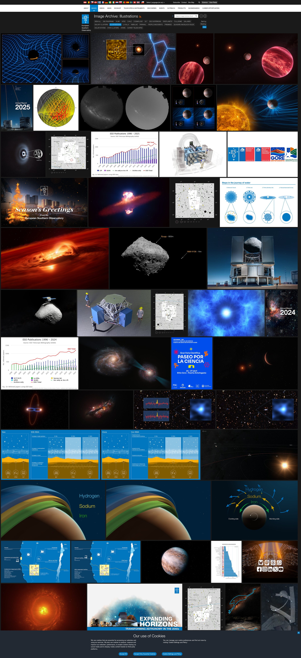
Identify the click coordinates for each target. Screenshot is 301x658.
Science (205, 2)
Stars (123, 28)
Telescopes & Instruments (134, 8)
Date (204, 27)
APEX (123, 21)
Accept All (123, 654)
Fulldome (178, 21)
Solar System (100, 28)
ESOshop (117, 8)
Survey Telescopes (134, 28)
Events (161, 8)
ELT (146, 21)
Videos (101, 8)
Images (94, 8)
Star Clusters (113, 28)
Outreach (171, 8)
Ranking (203, 24)
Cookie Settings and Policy (172, 654)
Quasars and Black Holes (184, 24)
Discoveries (151, 8)
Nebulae (134, 24)
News (109, 8)
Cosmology (138, 21)
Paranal (143, 24)
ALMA (118, 21)
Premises (168, 24)
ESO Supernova (155, 21)
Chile (129, 21)
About (86, 8)
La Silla (126, 24)
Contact (184, 2)
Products (182, 8)
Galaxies (187, 21)
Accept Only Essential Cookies (144, 654)
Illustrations (115, 24)
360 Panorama (108, 21)
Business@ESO (194, 8)
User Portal (213, 2)
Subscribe (176, 2)
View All (98, 21)
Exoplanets (167, 21)
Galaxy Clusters (101, 24)
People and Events (155, 24)
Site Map (191, 2)
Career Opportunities (210, 8)
